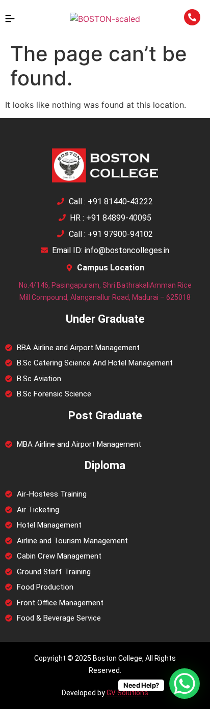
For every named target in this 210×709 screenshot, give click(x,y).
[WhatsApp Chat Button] (184, 683)
